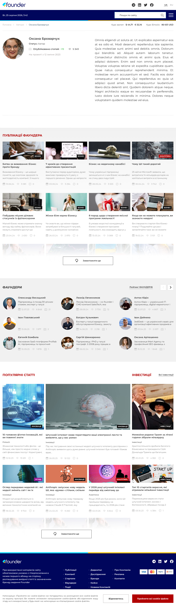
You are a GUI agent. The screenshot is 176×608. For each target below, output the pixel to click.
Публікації (70, 570)
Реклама (119, 574)
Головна (7, 24)
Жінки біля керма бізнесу (61, 215)
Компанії (70, 574)
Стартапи (70, 578)
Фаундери (70, 583)
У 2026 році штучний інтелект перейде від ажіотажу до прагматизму (107, 490)
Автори (20, 24)
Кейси (94, 583)
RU (171, 5)
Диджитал (96, 570)
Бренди (95, 578)
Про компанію (122, 570)
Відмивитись (116, 598)
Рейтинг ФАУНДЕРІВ (141, 287)
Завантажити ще (92, 260)
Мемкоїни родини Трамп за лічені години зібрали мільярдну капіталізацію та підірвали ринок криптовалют (152, 438)
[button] (170, 287)
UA (165, 5)
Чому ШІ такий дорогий (146, 164)
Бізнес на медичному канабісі (107, 164)
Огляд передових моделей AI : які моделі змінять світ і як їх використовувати (23, 490)
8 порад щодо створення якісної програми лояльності (108, 217)
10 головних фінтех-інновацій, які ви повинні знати (22, 436)
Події (68, 587)
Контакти (119, 578)
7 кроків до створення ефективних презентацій (61, 165)
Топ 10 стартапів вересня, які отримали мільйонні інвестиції (150, 488)
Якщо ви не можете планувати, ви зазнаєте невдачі (152, 217)
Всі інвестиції (166, 375)
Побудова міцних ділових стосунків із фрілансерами (19, 217)
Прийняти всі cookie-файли (152, 598)
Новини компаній (100, 587)
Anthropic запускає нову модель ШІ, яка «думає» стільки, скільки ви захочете (65, 490)
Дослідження (98, 574)
